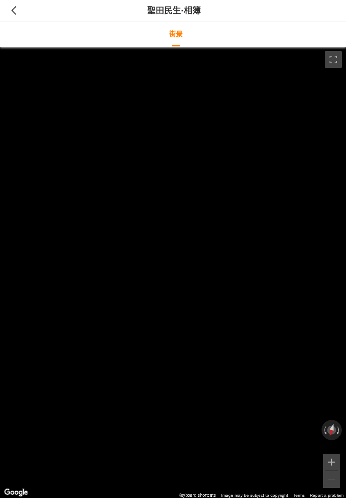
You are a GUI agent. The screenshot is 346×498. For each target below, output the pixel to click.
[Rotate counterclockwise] (324, 430)
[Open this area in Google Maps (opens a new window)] (16, 492)
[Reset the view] (332, 430)
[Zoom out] (331, 479)
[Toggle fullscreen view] (333, 59)
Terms (299, 495)
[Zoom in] (331, 462)
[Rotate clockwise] (339, 430)
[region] (173, 272)
